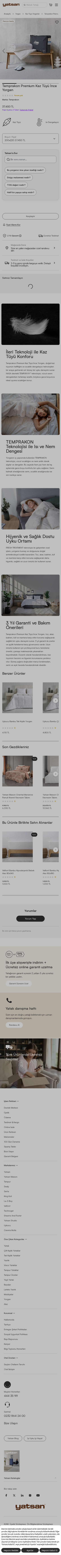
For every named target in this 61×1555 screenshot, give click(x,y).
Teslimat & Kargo (11, 1122)
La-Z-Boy (8, 1201)
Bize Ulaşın (9, 1151)
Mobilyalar (8, 1294)
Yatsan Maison (10, 1177)
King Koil (8, 1196)
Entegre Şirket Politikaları (15, 1329)
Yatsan (7, 1172)
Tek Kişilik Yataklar (12, 1255)
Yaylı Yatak (9, 1280)
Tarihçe (7, 1324)
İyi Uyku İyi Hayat (34, 1438)
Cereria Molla (10, 1230)
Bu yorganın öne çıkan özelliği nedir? (25, 170)
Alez (6, 1304)
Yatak (6, 1246)
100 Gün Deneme (12, 1141)
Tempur (7, 1181)
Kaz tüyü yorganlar (32, 14)
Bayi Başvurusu (11, 1339)
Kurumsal (8, 1313)
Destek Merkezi (11, 1107)
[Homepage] (11, 5)
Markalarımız (9, 1165)
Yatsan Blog (13, 1438)
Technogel (8, 1211)
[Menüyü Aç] (56, 5)
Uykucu (7, 1225)
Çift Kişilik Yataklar (12, 1250)
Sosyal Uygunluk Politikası (16, 1334)
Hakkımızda (9, 1319)
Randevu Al (14, 1025)
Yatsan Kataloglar (12, 1478)
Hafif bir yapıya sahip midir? (20, 192)
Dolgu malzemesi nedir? (18, 177)
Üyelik (6, 1112)
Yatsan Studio (10, 1220)
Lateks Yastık (10, 1289)
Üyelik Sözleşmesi (18, 1524)
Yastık (6, 1260)
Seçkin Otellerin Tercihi (14, 1364)
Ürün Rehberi (10, 1132)
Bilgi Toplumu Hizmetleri (14, 1349)
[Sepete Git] (51, 5)
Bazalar (7, 1284)
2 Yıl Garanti (13, 236)
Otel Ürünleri (9, 1358)
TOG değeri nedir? (16, 185)
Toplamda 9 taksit (26, 110)
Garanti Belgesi (11, 1156)
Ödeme (7, 1117)
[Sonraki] (55, 700)
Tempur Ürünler (11, 1275)
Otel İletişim (9, 1369)
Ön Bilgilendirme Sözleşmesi (40, 1524)
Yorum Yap (30, 918)
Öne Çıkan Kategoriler (14, 1239)
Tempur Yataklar (11, 1270)
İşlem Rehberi (10, 1101)
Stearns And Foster (13, 1215)
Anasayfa (7, 14)
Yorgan (18, 14)
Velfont (7, 1206)
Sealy (6, 1186)
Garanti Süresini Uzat (18, 983)
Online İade (9, 1127)
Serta (6, 1191)
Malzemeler (9, 1137)
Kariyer (7, 1344)
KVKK (6, 1524)
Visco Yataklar (10, 1265)
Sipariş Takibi (10, 1146)
